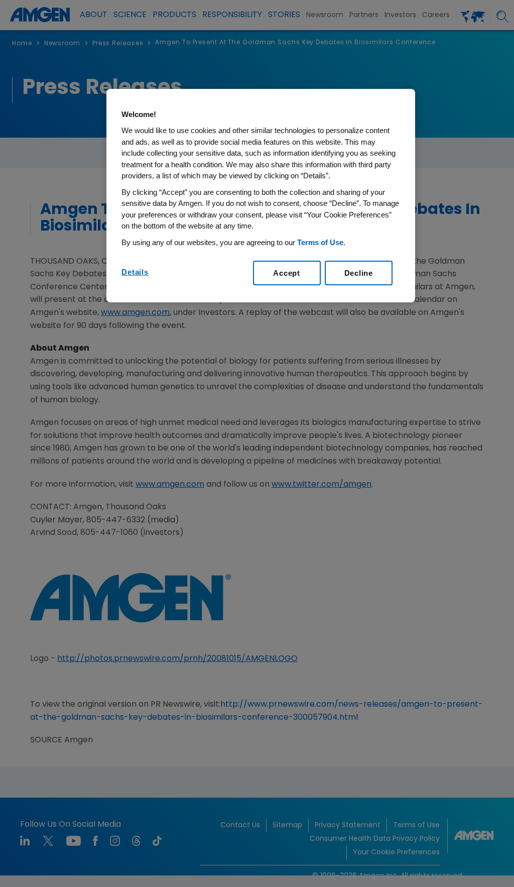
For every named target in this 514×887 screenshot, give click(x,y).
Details (134, 272)
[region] (260, 196)
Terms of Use (320, 242)
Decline (358, 273)
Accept (286, 273)
